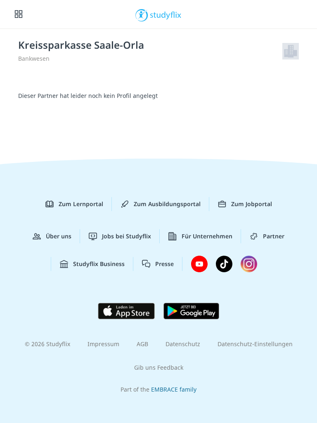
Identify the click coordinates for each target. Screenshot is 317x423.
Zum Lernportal (81, 204)
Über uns (58, 236)
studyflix (166, 14)
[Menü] (18, 14)
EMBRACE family (173, 389)
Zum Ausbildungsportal (167, 204)
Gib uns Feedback (158, 367)
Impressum (103, 344)
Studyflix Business (99, 264)
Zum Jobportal (251, 204)
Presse (164, 264)
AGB (142, 344)
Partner (273, 236)
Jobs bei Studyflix (126, 236)
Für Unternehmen (207, 236)
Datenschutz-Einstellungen (255, 344)
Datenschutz (183, 344)
